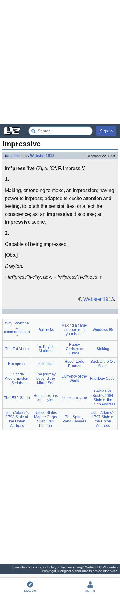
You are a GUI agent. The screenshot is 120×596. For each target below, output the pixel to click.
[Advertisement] (60, 62)
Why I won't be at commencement (17, 329)
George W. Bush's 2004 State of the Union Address (103, 397)
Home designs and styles (46, 397)
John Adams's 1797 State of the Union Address (102, 419)
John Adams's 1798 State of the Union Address (17, 419)
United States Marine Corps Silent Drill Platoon (45, 419)
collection (46, 364)
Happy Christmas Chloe (74, 348)
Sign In (106, 131)
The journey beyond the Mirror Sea (46, 378)
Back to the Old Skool (103, 363)
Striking (103, 349)
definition (14, 155)
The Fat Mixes (17, 349)
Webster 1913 (42, 155)
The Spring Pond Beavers (74, 419)
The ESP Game (17, 398)
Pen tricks (46, 330)
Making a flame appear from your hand (74, 329)
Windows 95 (103, 330)
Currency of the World (74, 378)
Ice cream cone (74, 398)
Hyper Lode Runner (74, 363)
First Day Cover (103, 378)
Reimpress (17, 364)
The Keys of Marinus (45, 349)
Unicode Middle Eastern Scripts (17, 378)
